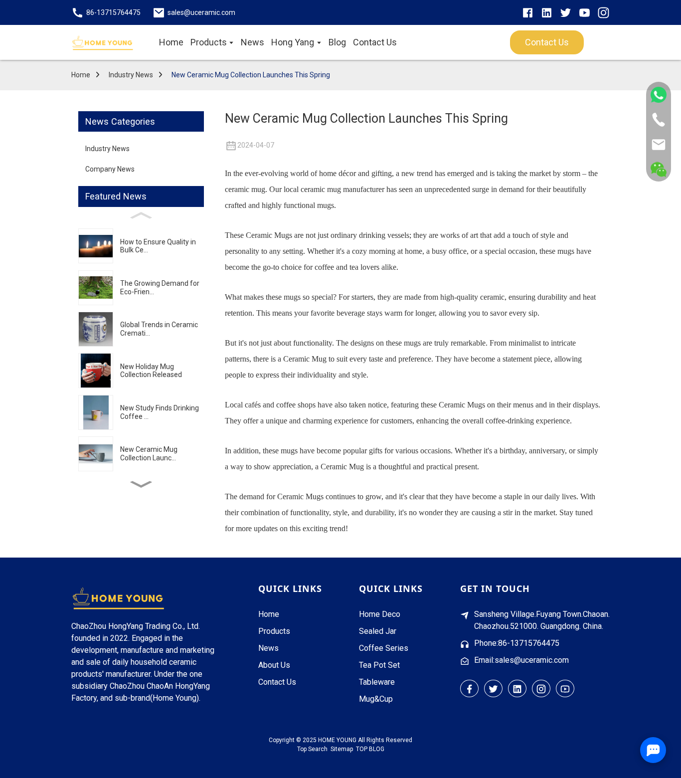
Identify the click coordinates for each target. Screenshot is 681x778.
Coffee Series (383, 648)
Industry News (131, 75)
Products (274, 631)
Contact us (547, 42)
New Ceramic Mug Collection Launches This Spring (250, 75)
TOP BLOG (370, 749)
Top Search (312, 749)
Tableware (377, 682)
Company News (110, 169)
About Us (274, 665)
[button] (141, 484)
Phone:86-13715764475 (516, 643)
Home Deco (379, 614)
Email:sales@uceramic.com (521, 660)
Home (80, 75)
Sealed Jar (377, 631)
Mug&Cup (376, 699)
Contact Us (277, 682)
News (268, 648)
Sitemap (342, 749)
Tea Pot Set (379, 665)
